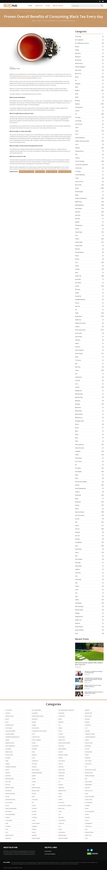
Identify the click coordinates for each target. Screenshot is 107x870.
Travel (76, 589)
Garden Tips (78, 276)
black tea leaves (40, 171)
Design (77, 195)
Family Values (78, 232)
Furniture (77, 269)
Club (76, 154)
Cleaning (77, 147)
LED (76, 373)
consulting (77, 171)
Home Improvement (80, 330)
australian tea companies (26, 171)
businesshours (79, 107)
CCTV (76, 134)
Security (77, 518)
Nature (77, 434)
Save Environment (79, 515)
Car (76, 114)
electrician (77, 215)
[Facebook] (100, 1)
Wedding (77, 613)
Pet (76, 465)
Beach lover (78, 73)
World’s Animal (79, 626)
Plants (76, 478)
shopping (77, 532)
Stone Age (78, 562)
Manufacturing (79, 397)
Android (77, 46)
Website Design (79, 610)
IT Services (78, 360)
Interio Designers (79, 350)
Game (76, 272)
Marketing (77, 400)
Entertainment (78, 225)
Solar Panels (78, 549)
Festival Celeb (78, 245)
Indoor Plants (78, 336)
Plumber (77, 485)
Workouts (77, 623)
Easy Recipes (78, 208)
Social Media (78, 542)
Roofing (77, 505)
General (77, 286)
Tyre (76, 593)
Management (78, 390)
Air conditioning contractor (82, 43)
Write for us (58, 6)
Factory (77, 228)
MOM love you (78, 417)
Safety (76, 508)
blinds (76, 87)
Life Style (77, 380)
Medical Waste (79, 414)
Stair (76, 556)
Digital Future (78, 201)
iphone (77, 357)
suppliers (77, 569)
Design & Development (81, 198)
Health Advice (78, 316)
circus (76, 144)
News (76, 438)
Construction (78, 168)
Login (48, 6)
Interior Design (79, 353)
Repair (76, 498)
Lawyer (77, 370)
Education (77, 212)
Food (76, 262)
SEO (76, 522)
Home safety (78, 333)
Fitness (77, 255)
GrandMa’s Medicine (80, 299)
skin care (77, 535)
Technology (78, 579)
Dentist (77, 188)
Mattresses (78, 407)
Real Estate (78, 495)
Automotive (78, 70)
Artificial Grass (79, 63)
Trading (77, 586)
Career (77, 127)
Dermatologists (79, 191)
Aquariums (78, 53)
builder (76, 97)
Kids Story (77, 367)
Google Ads (78, 296)
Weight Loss (78, 620)
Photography (78, 471)
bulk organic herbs (51, 171)
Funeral (77, 266)
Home (30, 6)
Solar (76, 545)
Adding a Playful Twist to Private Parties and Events (93, 686)
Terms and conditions (50, 854)
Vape (76, 596)
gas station (78, 279)
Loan (76, 384)
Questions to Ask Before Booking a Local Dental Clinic (94, 672)
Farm (76, 235)
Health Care (78, 319)
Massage (77, 404)
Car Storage (78, 120)
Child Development (80, 137)
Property (77, 491)
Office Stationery (79, 444)
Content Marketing (80, 174)
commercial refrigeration (81, 164)
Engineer (77, 222)
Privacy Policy (48, 851)
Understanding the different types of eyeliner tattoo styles (94, 692)
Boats (76, 94)
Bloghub (77, 90)
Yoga (76, 633)
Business (77, 104)
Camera (77, 110)
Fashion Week (78, 242)
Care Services (78, 124)
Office (76, 441)
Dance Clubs (78, 185)
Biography (77, 83)
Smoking (77, 539)
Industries (77, 340)
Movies (77, 427)
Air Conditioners (79, 40)
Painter (77, 454)
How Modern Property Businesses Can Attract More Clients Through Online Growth (93, 679)
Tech (76, 576)
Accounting (78, 36)
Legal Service (78, 377)
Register (38, 6)
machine (77, 387)
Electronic (77, 218)
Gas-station (78, 282)
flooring (77, 259)
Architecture (78, 60)
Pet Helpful (78, 468)
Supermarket (78, 566)
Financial (77, 249)
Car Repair (78, 117)
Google (77, 293)
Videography (78, 603)
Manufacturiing (79, 394)
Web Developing (79, 606)
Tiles (76, 583)
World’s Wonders (79, 630)
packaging (77, 451)
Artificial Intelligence (80, 67)
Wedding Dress (79, 616)
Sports (77, 552)
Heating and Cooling (80, 323)
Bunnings (77, 100)
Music (76, 431)
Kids (76, 363)
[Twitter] (103, 1)
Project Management (80, 488)
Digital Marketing (79, 205)
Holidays (77, 326)
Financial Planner (79, 252)
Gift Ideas (77, 289)
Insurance (77, 346)
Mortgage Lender (79, 421)
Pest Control (78, 461)
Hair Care (77, 306)
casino (77, 131)
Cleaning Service (79, 151)
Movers (77, 424)
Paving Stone (78, 458)
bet (76, 80)
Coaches (77, 158)
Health (76, 313)
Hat (76, 309)
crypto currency (79, 181)
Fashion (77, 239)
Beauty (77, 77)
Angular (77, 50)
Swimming (77, 572)
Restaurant (78, 502)
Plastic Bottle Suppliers (81, 481)
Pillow (76, 475)
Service (77, 525)
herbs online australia (65, 171)
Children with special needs (82, 141)
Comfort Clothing (79, 161)
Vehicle (77, 599)
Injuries (77, 343)
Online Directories (79, 448)
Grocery (77, 303)
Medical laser (78, 411)
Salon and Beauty (79, 512)
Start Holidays (78, 559)
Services (77, 529)
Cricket (77, 178)
